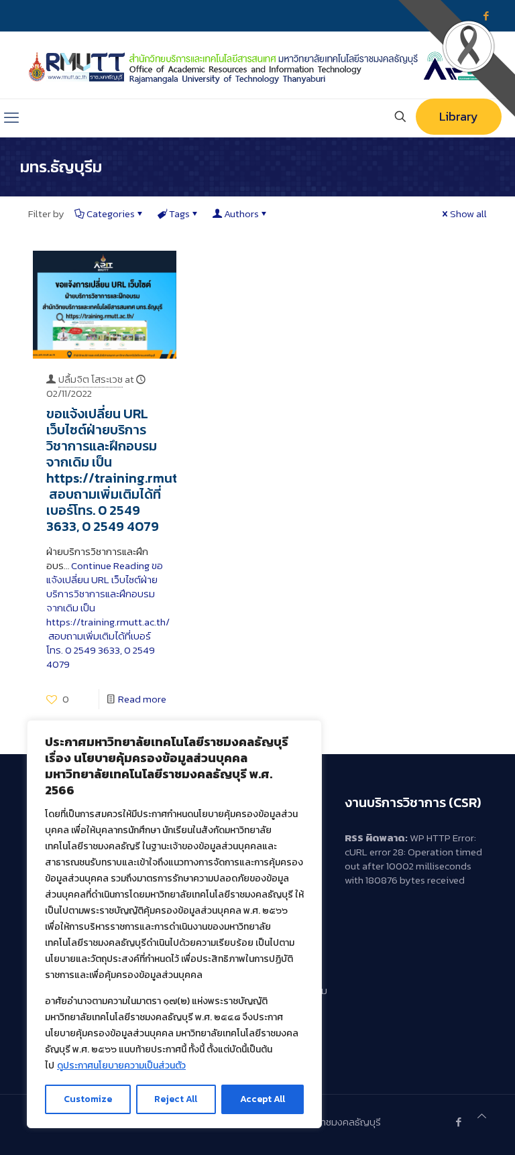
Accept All (262, 1099)
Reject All (175, 1099)
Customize (88, 1099)
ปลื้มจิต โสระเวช (90, 379)
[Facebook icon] (458, 1122)
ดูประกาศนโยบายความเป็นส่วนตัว (121, 1065)
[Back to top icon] (482, 1116)
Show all (468, 213)
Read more (142, 699)
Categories (111, 213)
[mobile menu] (11, 118)
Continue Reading (108, 615)
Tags (179, 213)
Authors (241, 213)
